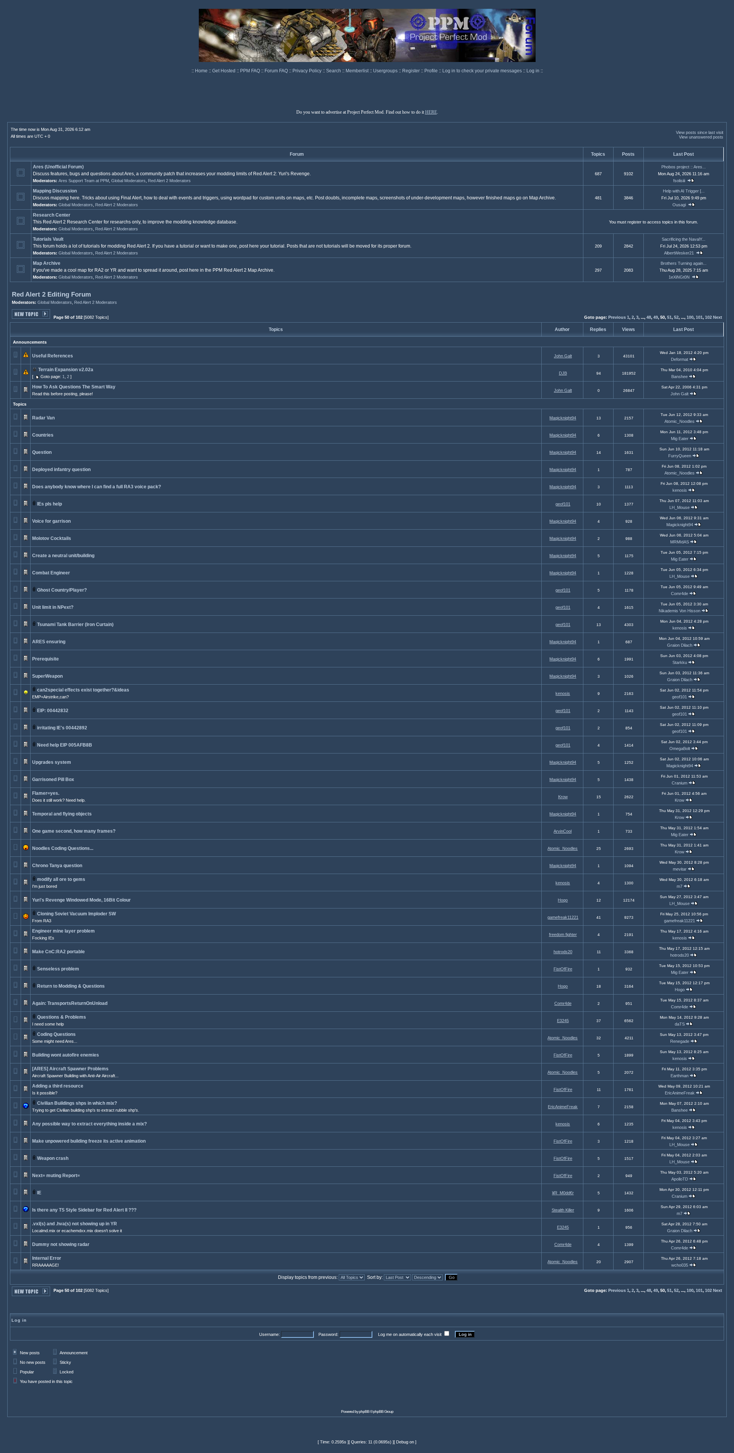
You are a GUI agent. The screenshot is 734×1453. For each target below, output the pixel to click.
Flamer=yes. (45, 793)
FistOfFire (563, 969)
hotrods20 (563, 951)
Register (411, 70)
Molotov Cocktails (51, 538)
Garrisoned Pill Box (53, 779)
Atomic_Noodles (679, 421)
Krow (563, 796)
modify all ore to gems (61, 879)
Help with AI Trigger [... (684, 191)
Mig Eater (680, 438)
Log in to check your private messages (482, 70)
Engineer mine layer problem (63, 931)
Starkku (679, 662)
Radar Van (43, 418)
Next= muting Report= (56, 1175)
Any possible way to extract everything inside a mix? (89, 1124)
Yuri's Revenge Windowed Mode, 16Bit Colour (81, 900)
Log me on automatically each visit (410, 1334)
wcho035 (679, 1265)
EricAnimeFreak (680, 1093)
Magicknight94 (562, 418)
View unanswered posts (701, 137)
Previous (617, 317)
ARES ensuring (48, 641)
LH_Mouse (679, 507)
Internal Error (46, 1258)
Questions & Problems (61, 1017)
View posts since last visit (699, 132)
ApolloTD (679, 1179)
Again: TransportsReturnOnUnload (69, 1003)
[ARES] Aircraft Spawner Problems (70, 1068)
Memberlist (358, 70)
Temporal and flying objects (62, 814)
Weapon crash (52, 1158)
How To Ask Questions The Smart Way (73, 387)
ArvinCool (563, 831)
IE (39, 1192)
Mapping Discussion (55, 191)
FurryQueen (679, 455)
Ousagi (679, 204)
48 (648, 317)
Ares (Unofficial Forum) (58, 167)
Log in (532, 70)
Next (717, 317)
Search (334, 70)
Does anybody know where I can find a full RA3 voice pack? (96, 486)
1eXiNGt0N (679, 277)
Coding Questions (56, 1034)
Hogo (563, 900)
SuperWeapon (47, 676)
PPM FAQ (250, 70)
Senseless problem (58, 969)
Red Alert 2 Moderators (169, 180)
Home (202, 70)
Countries (43, 435)
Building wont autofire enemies (65, 1055)
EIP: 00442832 (52, 710)
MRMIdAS (679, 542)
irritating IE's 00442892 (62, 728)
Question (42, 452)
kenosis (679, 490)
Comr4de (679, 593)
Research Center (51, 215)
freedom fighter (563, 934)
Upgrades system (51, 762)
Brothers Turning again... (683, 263)
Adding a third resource (57, 1086)
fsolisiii (679, 180)
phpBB (364, 1411)
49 (655, 317)
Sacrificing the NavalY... (683, 239)
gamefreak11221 (562, 917)
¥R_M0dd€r (563, 1192)
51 (669, 317)
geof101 (562, 504)
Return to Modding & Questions (71, 986)
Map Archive (46, 263)
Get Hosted (224, 70)
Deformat (679, 359)
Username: (269, 1334)
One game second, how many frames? (73, 831)
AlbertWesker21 (679, 253)
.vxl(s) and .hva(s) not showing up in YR (74, 1223)
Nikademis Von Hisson (679, 610)
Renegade (679, 1041)
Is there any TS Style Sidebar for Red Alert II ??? (84, 1210)
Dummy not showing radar (60, 1244)
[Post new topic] (31, 316)
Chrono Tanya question (57, 865)
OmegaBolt (679, 748)
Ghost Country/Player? (62, 590)
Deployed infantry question (61, 469)
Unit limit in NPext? (52, 607)
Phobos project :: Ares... (683, 167)
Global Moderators (128, 180)
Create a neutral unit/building (63, 555)
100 (690, 317)
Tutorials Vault (48, 239)
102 (708, 317)
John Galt (563, 356)
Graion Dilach (679, 645)
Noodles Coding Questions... (62, 848)
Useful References (52, 356)
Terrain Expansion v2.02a (65, 369)
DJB (563, 373)
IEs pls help (49, 504)
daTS (680, 1024)
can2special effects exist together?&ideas (83, 690)
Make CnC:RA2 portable (58, 951)
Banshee (679, 376)
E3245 (563, 1020)
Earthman (680, 1075)
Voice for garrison (51, 521)
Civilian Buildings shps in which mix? (77, 1103)
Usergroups (386, 70)
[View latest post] (690, 180)
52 (676, 317)
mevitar (680, 869)
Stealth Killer (563, 1210)
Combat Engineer (51, 573)
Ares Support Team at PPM (83, 180)
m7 (679, 886)
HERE (431, 112)
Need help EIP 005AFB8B (64, 745)
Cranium (679, 783)
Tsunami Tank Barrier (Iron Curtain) (75, 624)
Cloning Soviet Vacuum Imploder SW (76, 913)
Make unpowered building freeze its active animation (89, 1141)
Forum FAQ (277, 70)
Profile (431, 70)
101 (699, 317)
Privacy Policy (307, 70)
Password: (328, 1334)
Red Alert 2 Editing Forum (51, 294)
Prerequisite (45, 659)
